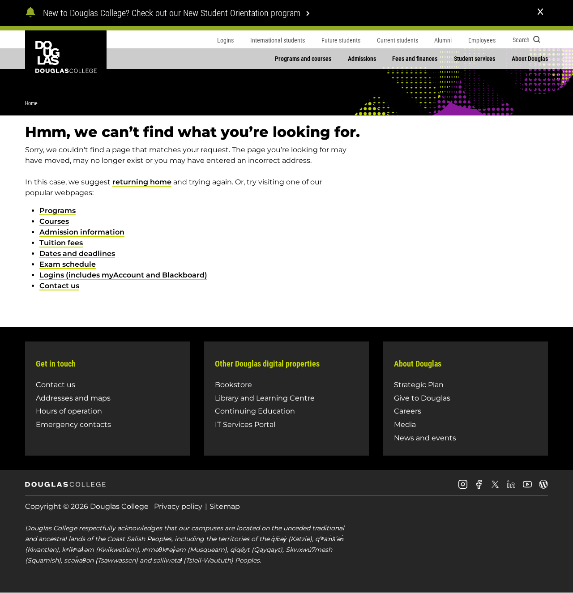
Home (31, 103)
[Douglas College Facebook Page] (479, 487)
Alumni (443, 40)
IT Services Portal (245, 424)
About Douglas (530, 58)
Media (405, 424)
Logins (225, 40)
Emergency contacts (73, 424)
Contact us (59, 286)
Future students (340, 40)
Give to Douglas (422, 398)
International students (277, 40)
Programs (57, 210)
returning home (141, 182)
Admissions (362, 58)
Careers (407, 411)
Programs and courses (303, 58)
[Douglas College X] (495, 486)
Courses (54, 221)
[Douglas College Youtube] (527, 487)
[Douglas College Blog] (543, 487)
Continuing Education (255, 411)
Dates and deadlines (77, 253)
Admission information (81, 232)
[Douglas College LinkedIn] (511, 487)
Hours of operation (69, 411)
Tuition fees (61, 243)
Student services (474, 58)
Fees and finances (414, 58)
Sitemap (225, 506)
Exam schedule (67, 264)
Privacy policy (178, 506)
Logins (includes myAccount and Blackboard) (123, 275)
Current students (397, 40)
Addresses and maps (73, 398)
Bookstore (233, 384)
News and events (425, 438)
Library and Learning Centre (265, 398)
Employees (482, 40)
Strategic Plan (419, 384)
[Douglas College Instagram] (462, 487)
